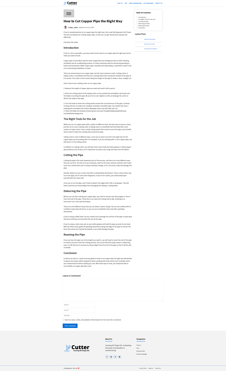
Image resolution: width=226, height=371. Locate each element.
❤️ (78, 368)
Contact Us (158, 368)
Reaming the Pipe (143, 26)
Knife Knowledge (135, 3)
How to (138, 345)
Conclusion (141, 28)
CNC (126, 3)
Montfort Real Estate (149, 39)
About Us (158, 3)
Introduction (142, 17)
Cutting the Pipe (143, 21)
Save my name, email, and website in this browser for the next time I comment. (93, 320)
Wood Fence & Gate (149, 44)
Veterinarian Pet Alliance (150, 49)
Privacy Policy (143, 368)
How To (120, 3)
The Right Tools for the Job (146, 19)
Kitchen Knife (149, 3)
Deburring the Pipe (144, 23)
